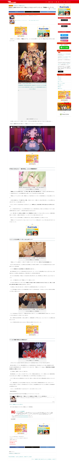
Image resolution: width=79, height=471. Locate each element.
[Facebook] (14, 419)
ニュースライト (64, 63)
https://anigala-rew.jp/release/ (24, 415)
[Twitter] (11, 419)
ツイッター (60, 76)
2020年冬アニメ (16, 5)
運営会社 (60, 86)
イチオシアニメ (11, 5)
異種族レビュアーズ (22, 5)
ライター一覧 (60, 81)
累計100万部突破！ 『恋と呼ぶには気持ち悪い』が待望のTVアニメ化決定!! (20, 456)
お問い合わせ (60, 88)
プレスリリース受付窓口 (62, 83)
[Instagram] (13, 419)
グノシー (60, 63)
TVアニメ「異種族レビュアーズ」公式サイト (16, 404)
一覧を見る (60, 71)
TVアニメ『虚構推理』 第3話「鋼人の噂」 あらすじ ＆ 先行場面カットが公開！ (43, 459)
